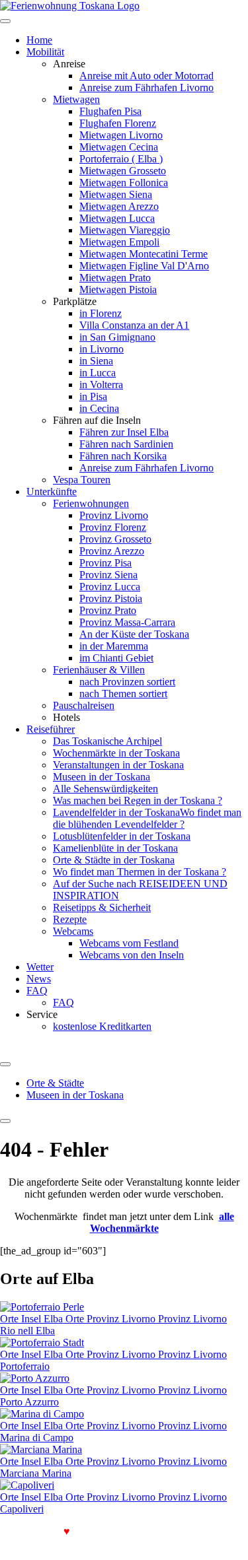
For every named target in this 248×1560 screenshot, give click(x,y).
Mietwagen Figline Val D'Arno (144, 265)
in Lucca (97, 372)
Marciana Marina (35, 1473)
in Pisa (93, 396)
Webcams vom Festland (129, 943)
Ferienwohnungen (91, 503)
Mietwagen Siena (115, 194)
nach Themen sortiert (123, 693)
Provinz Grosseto (115, 539)
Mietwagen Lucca (117, 218)
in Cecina (99, 408)
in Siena (96, 360)
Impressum (112, 1543)
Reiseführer (50, 729)
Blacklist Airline (205, 1531)
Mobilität (45, 51)
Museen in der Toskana (101, 776)
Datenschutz (57, 1543)
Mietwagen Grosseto (122, 170)
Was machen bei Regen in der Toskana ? (137, 800)
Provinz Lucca (109, 586)
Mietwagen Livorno (121, 135)
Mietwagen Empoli (119, 242)
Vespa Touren (81, 479)
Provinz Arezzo (111, 551)
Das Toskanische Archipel (107, 741)
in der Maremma (113, 646)
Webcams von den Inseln (131, 955)
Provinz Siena (108, 574)
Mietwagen (76, 99)
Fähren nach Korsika (123, 455)
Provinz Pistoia (110, 598)
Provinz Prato (107, 610)
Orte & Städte (55, 1083)
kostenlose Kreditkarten (102, 1026)
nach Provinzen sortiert (127, 681)
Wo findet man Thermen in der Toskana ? (139, 871)
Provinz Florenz (112, 527)
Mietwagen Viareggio (124, 230)
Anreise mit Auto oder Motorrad (146, 75)
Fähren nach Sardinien (126, 444)
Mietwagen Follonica (123, 182)
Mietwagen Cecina (118, 147)
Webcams (73, 931)
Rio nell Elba (27, 1330)
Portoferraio (25, 1366)
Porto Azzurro (29, 1401)
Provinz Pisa (105, 562)
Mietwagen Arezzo (119, 206)
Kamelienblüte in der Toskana (115, 848)
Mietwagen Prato (115, 277)
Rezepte (70, 919)
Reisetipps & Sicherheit (102, 907)
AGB (13, 1543)
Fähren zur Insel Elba (124, 432)
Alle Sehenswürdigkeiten (105, 788)
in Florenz (100, 313)
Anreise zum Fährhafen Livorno (146, 87)
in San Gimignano (117, 337)
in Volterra (101, 384)
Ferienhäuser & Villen (99, 669)
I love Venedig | (38, 1531)
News (38, 978)
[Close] (5, 1121)
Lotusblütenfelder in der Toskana (121, 836)
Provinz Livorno (113, 515)
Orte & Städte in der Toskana (114, 859)
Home (39, 40)
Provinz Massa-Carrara (127, 622)
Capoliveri (22, 1508)
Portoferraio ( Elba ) (121, 158)
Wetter (40, 966)
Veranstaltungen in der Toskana (118, 764)
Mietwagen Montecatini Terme (143, 253)
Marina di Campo (36, 1437)
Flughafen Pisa (110, 111)
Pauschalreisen (83, 705)
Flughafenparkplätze (121, 1531)
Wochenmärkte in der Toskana (116, 753)
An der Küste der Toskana (134, 634)
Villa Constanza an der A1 (134, 325)
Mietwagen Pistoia (118, 289)
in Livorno (101, 349)
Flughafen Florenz (117, 123)
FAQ (37, 990)
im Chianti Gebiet (116, 657)
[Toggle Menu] (5, 1064)
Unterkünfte (51, 491)
